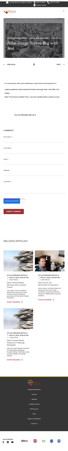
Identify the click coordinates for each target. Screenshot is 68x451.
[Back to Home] (10, 13)
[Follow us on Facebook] (3, 442)
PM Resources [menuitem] (34, 409)
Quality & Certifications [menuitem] (34, 418)
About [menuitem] (34, 413)
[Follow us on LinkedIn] (8, 442)
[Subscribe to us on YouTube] (12, 442)
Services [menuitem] (34, 394)
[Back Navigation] (34, 65)
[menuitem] (19, 2)
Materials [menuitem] (34, 399)
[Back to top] (3, 447)
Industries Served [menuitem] (34, 404)
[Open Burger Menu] (63, 10)
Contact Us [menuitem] (34, 423)
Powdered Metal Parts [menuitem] (34, 389)
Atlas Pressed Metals (17, 38)
